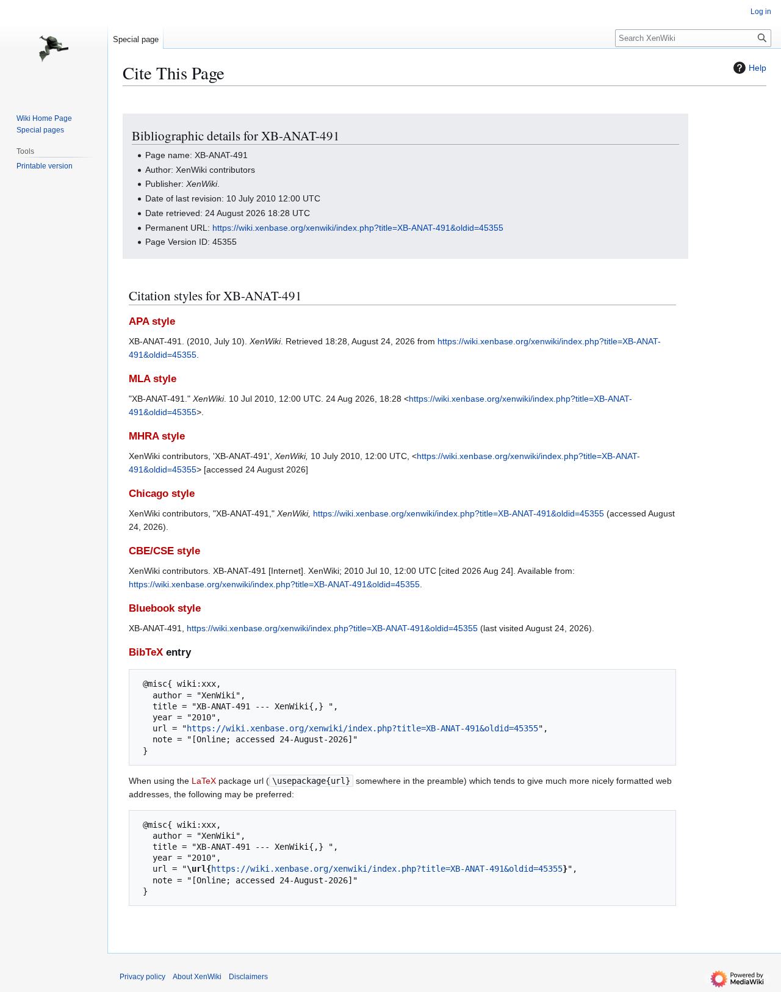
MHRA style (157, 436)
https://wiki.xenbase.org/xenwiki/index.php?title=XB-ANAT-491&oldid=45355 (357, 228)
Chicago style (162, 493)
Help (757, 68)
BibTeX (146, 652)
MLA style (152, 379)
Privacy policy (142, 976)
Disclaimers (248, 976)
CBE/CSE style (164, 551)
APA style (152, 321)
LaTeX (204, 781)
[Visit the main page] (54, 49)
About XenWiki (197, 976)
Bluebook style (165, 608)
